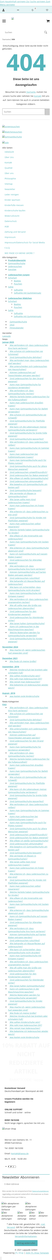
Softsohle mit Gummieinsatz (27, 293)
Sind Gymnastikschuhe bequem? (25, 490)
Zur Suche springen (36, 1)
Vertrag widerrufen (26, 1243)
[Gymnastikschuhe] (12, 137)
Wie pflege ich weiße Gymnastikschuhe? (28, 478)
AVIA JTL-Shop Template (37, 1253)
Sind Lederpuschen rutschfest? (24, 578)
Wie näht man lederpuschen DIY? (25, 678)
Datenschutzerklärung (40, 1191)
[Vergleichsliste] (32, 10)
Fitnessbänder (16, 327)
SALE (11, 324)
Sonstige (12, 269)
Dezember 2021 (10, 658)
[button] (18, 10)
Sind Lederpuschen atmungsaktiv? (26, 481)
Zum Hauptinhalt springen (13, 1)
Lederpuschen (15, 266)
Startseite (31, 92)
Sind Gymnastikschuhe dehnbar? (25, 357)
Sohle (10, 286)
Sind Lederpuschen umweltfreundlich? (28, 472)
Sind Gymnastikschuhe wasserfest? (26, 439)
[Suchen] (47, 32)
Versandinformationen (26, 1236)
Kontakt (37, 96)
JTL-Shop (19, 1253)
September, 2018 (10, 666)
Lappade (6, 336)
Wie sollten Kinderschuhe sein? (24, 675)
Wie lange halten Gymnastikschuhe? (27, 623)
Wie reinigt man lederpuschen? (24, 681)
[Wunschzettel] (47, 10)
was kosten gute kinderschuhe (24, 696)
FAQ (4, 704)
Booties (17, 280)
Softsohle (18, 289)
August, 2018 (8, 693)
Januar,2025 (8, 342)
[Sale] (5, 142)
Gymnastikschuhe (16, 263)
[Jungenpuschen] (11, 126)
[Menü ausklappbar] (4, 21)
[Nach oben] (1, 1258)
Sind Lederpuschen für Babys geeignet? (28, 475)
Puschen (18, 283)
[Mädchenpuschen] (12, 131)
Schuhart (12, 277)
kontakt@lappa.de (20, 1153)
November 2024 (10, 647)
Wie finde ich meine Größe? (22, 661)
